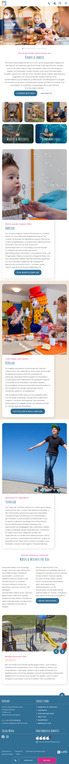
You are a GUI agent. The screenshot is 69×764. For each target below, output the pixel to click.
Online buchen (46, 713)
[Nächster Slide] (23, 40)
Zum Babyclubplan (28, 272)
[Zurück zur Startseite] (11, 3)
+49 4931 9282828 (15, 760)
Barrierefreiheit (7, 754)
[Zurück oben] (62, 695)
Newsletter (44, 723)
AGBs (18, 754)
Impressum (18, 751)
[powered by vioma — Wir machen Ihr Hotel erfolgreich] (62, 752)
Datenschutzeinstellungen (35, 751)
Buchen (46, 760)
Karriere (43, 720)
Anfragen (27, 760)
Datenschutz (6, 751)
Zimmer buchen (26, 93)
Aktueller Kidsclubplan (27, 411)
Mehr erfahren (47, 601)
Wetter (42, 717)
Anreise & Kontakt (48, 707)
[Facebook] (3, 737)
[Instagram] (7, 737)
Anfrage (42, 710)
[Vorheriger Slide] (6, 40)
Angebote (46, 93)
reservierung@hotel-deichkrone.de (14, 723)
